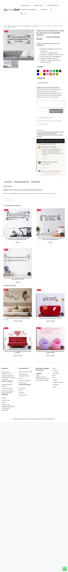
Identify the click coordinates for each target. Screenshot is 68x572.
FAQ (54, 377)
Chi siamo (55, 370)
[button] (25, 14)
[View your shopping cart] (21, 14)
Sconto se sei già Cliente (25, 371)
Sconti (54, 387)
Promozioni (56, 384)
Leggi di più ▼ (8, 200)
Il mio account (51, 9)
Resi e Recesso (23, 382)
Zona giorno (22, 388)
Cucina (20, 390)
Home (4, 25)
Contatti (55, 380)
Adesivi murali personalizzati (48, 131)
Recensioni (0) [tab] (35, 182)
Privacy (21, 378)
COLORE (40, 67)
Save (7, 31)
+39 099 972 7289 (43, 380)
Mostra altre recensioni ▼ (50, 173)
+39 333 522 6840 (43, 378)
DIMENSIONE (41, 78)
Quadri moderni (38, 5)
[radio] (38, 71)
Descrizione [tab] (8, 182)
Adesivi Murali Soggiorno (50, 133)
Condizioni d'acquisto (24, 380)
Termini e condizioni (58, 382)
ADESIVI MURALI (12, 25)
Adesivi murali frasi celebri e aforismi (27, 25)
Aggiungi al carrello (56, 111)
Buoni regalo (56, 373)
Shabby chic (44, 9)
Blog (54, 375)
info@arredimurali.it (41, 377)
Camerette (21, 392)
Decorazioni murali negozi (28, 9)
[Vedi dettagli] (29, 234)
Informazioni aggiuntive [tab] (21, 182)
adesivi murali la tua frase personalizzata (48, 134)
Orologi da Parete (52, 5)
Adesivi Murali (25, 5)
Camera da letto (23, 395)
